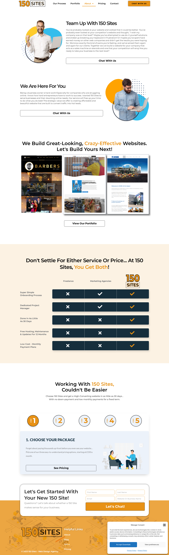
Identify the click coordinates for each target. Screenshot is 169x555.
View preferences (152, 544)
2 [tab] (58, 420)
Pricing (102, 3)
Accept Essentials (123, 544)
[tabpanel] (84, 452)
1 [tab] (33, 420)
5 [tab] (136, 420)
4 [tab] (110, 420)
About (87, 3)
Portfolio (75, 3)
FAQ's (67, 544)
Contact (114, 3)
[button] (164, 525)
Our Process (59, 3)
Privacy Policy (131, 550)
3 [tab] (84, 420)
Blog (66, 539)
